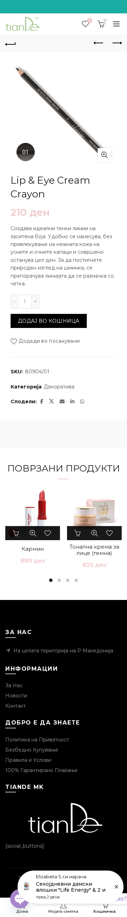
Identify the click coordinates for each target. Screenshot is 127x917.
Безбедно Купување (31, 750)
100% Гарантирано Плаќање (41, 770)
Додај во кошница (48, 321)
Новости (16, 696)
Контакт (15, 706)
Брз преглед (33, 533)
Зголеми (104, 155)
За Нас (14, 685)
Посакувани (90, 21)
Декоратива (59, 387)
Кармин (33, 549)
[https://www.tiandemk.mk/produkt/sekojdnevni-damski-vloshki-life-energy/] (70, 887)
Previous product (99, 43)
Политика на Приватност (37, 739)
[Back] (10, 43)
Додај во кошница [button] (17, 533)
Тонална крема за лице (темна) (94, 550)
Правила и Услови (28, 760)
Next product (116, 43)
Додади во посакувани (49, 341)
